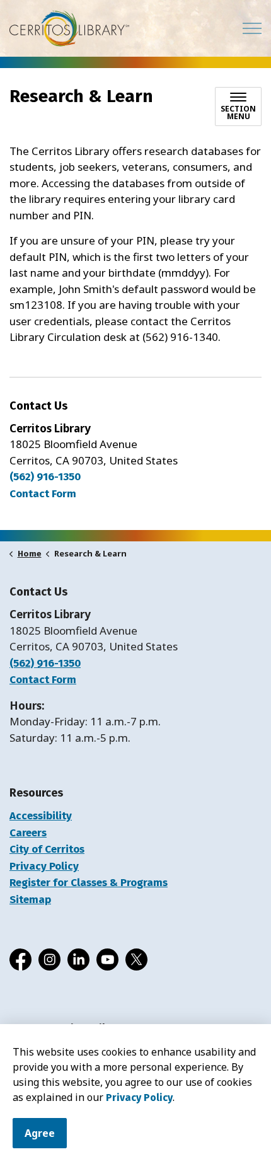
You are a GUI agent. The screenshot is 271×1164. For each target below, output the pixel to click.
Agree (40, 1133)
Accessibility (40, 815)
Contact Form (42, 679)
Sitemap (30, 899)
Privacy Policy (139, 1097)
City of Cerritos (46, 849)
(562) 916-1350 (45, 476)
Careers (28, 832)
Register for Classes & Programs (88, 882)
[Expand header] (252, 28)
